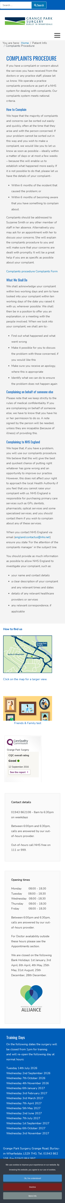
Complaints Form (47, 271)
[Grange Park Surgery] (32, 21)
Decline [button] (32, 1187)
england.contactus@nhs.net (32, 537)
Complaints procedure (20, 271)
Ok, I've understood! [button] (32, 1178)
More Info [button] (33, 1195)
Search (40, 5)
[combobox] (16, 5)
